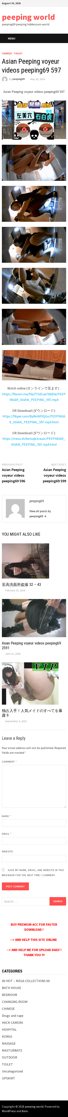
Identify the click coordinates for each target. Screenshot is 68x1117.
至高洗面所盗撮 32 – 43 (21, 584)
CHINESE (7, 53)
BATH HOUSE (11, 988)
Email (7, 833)
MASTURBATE (12, 1050)
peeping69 (18, 79)
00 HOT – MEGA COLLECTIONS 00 (26, 981)
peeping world (28, 17)
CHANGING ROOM (15, 1002)
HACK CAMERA (12, 1022)
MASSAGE (9, 1043)
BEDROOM (9, 995)
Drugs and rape (12, 1015)
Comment (9, 761)
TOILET (18, 53)
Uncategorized (12, 1071)
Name (6, 816)
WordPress (9, 1111)
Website (7, 851)
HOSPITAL (9, 1029)
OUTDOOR (9, 1057)
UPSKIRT (8, 1078)
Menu (11, 38)
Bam (25, 1111)
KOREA (7, 1036)
